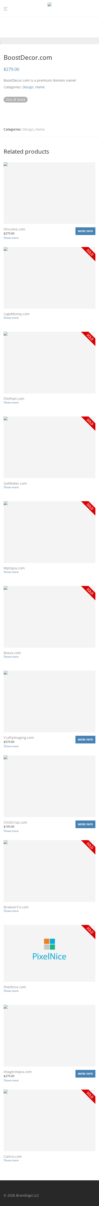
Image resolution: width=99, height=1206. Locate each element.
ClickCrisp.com (15, 822)
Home (40, 87)
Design (28, 87)
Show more (11, 238)
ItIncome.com (14, 229)
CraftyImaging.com (19, 737)
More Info (85, 231)
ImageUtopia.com (18, 1071)
